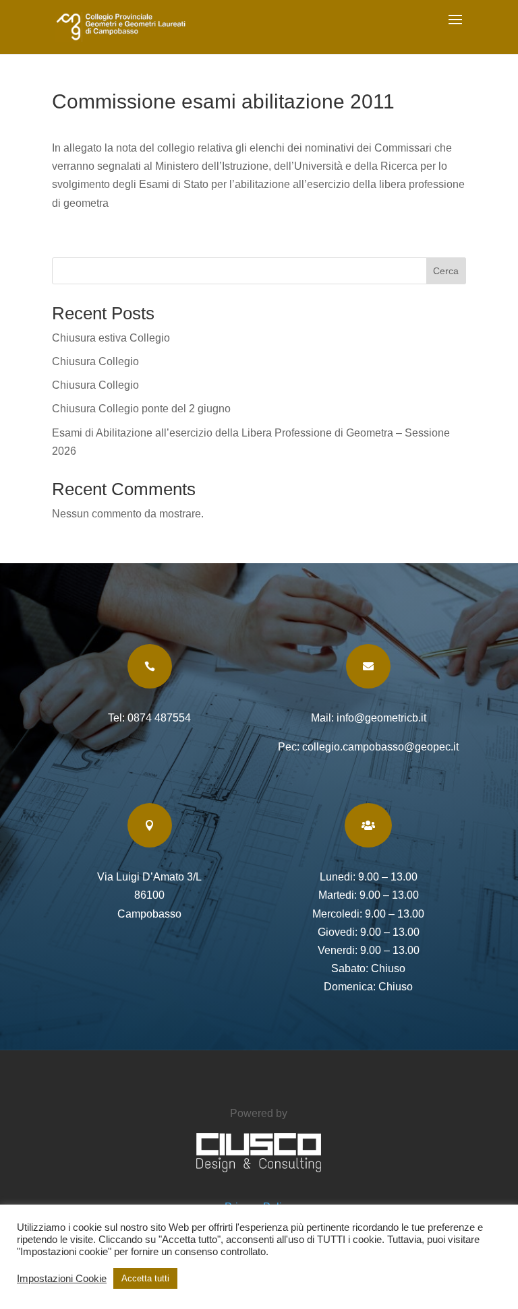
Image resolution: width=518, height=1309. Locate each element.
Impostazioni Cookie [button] (62, 1278)
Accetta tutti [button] (145, 1278)
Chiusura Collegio (95, 361)
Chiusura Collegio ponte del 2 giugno (141, 408)
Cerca (446, 270)
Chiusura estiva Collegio (111, 338)
